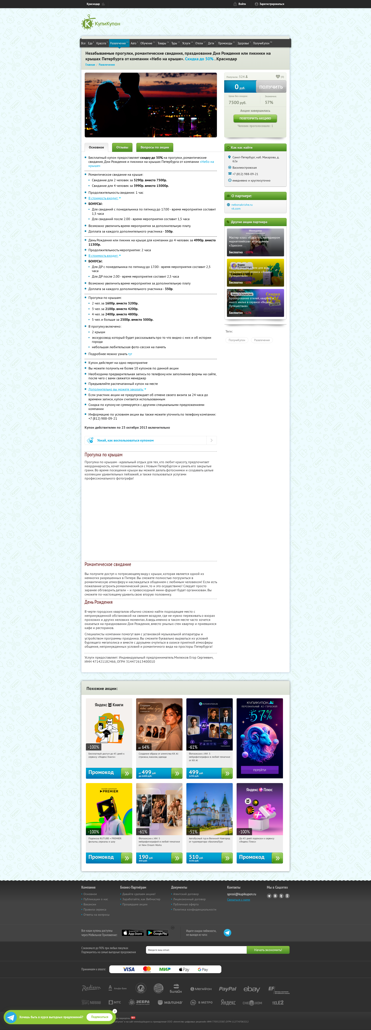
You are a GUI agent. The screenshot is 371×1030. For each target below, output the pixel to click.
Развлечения (119, 43)
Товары (163, 43)
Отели (200, 43)
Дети (212, 43)
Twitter (281, 896)
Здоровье (244, 43)
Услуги (187, 43)
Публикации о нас (96, 899)
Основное (96, 147)
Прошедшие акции (134, 904)
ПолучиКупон (262, 43)
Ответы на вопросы (96, 915)
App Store (133, 932)
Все (83, 43)
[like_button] (278, 77)
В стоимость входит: (103, 198)
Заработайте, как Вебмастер (141, 899)
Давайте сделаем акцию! (138, 894)
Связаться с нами (238, 899)
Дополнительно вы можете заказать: (116, 389)
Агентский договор (186, 894)
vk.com (235, 208)
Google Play (157, 932)
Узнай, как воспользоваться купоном (125, 440)
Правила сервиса (95, 909)
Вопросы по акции (155, 147)
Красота (102, 43)
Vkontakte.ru (275, 896)
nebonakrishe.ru (242, 205)
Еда (91, 43)
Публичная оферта (186, 904)
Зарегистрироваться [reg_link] (272, 4)
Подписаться (99, 1017)
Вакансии (90, 904)
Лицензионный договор (189, 899)
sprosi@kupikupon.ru (241, 894)
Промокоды (226, 43)
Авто (134, 43)
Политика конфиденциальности (194, 909)
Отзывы (122, 147)
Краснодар (93, 4)
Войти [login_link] (242, 4)
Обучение (147, 43)
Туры (175, 43)
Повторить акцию (255, 118)
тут (130, 354)
